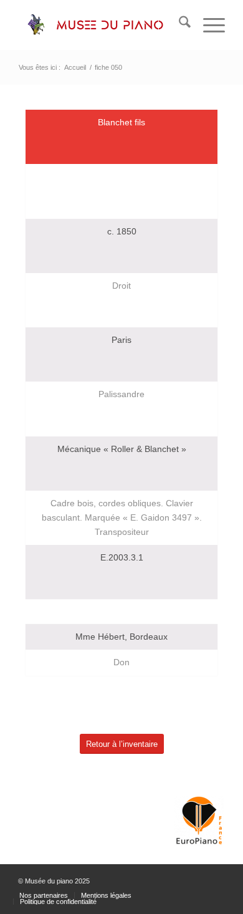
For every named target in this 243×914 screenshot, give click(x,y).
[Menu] (208, 25)
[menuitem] (178, 25)
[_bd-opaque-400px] (100, 25)
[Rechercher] (178, 25)
